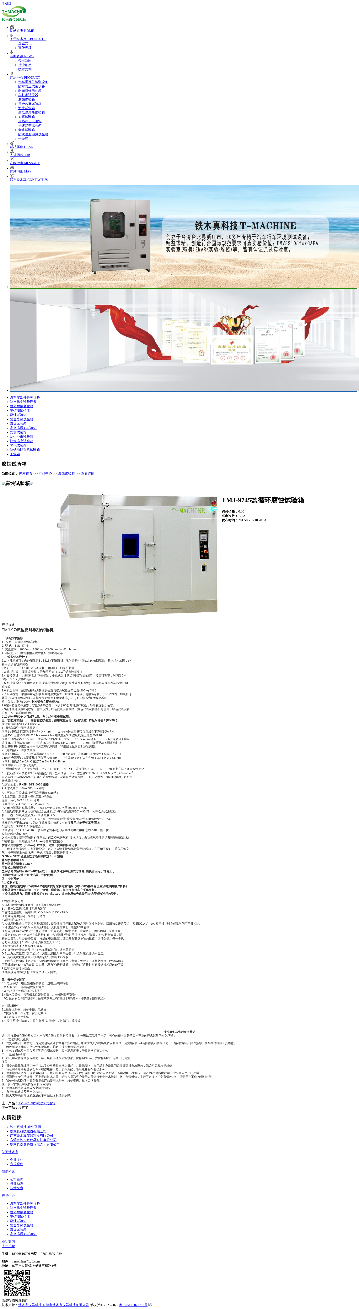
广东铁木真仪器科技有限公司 (31, 1135)
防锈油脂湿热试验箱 (33, 134)
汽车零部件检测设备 (33, 82)
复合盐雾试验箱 (30, 103)
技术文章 (25, 69)
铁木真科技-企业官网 (25, 1127)
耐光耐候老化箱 (30, 90)
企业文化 (25, 43)
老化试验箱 (26, 130)
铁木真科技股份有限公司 (28, 1131)
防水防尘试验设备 (31, 86)
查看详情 (87, 473)
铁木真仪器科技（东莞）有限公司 (35, 1144)
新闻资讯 (8, 1171)
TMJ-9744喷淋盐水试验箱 (36, 1103)
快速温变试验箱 (30, 125)
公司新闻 (25, 60)
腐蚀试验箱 (26, 99)
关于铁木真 (10, 1152)
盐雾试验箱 (26, 117)
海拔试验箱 (26, 108)
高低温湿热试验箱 (31, 112)
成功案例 (8, 1241)
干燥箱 (23, 138)
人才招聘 (8, 1246)
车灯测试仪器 (28, 95)
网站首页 (25, 473)
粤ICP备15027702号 (133, 1305)
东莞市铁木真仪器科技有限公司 (33, 1140)
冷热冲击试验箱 (30, 121)
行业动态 (25, 65)
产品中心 (45, 473)
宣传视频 (25, 47)
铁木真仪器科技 (30, 1305)
